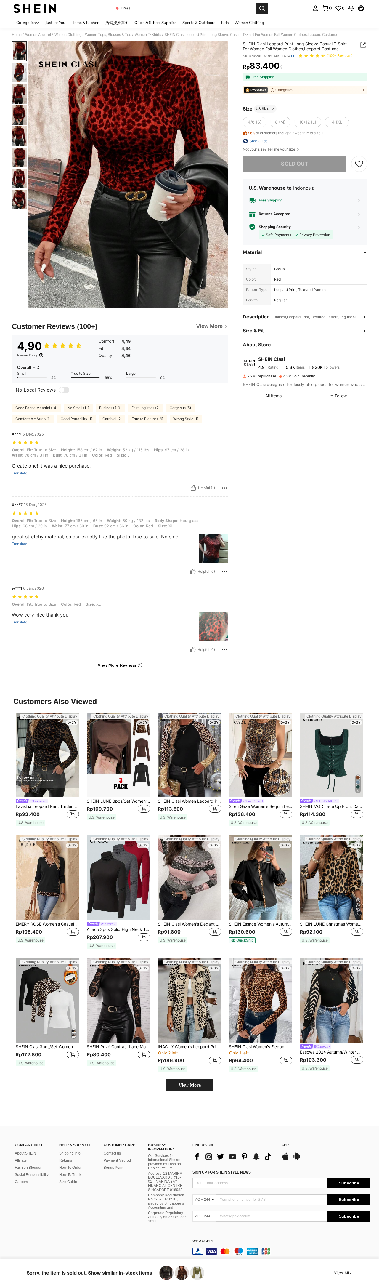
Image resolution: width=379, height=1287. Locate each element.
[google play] (297, 1159)
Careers (21, 1182)
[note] (30, 823)
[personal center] (315, 8)
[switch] (64, 390)
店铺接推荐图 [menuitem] (117, 22)
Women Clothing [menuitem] (249, 22)
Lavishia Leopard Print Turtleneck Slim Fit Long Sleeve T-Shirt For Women (47, 806)
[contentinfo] (281, 1251)
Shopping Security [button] (275, 227)
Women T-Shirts (148, 35)
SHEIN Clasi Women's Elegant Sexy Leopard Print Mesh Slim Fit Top (260, 1046)
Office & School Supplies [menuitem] (155, 22)
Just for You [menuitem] (55, 22)
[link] (327, 8)
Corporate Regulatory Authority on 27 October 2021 (167, 1217)
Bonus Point (113, 1168)
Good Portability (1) (76, 419)
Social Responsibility (32, 1175)
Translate (19, 473)
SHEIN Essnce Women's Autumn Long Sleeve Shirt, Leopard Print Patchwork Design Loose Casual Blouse (260, 924)
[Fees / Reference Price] (281, 67)
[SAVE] (359, 164)
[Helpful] (193, 488)
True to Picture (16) (147, 419)
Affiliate (21, 1160)
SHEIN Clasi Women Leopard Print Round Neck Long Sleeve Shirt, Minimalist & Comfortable (189, 801)
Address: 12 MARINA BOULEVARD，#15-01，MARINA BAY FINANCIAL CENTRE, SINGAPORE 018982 (165, 1181)
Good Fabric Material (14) (36, 408)
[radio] (254, 122)
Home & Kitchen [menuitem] (85, 22)
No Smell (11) (78, 408)
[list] (233, 1156)
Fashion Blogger (28, 1168)
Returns (65, 1160)
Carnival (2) (112, 419)
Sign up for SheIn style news (221, 1172)
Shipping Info (70, 1153)
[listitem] (47, 769)
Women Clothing (67, 35)
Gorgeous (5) (180, 408)
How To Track (70, 1175)
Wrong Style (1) (185, 419)
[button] (350, 8)
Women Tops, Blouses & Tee (108, 35)
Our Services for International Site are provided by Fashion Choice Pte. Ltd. (165, 1162)
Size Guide (68, 1182)
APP (285, 1145)
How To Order (70, 1168)
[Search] (262, 8)
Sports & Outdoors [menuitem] (198, 22)
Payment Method (117, 1160)
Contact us (112, 1153)
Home (17, 35)
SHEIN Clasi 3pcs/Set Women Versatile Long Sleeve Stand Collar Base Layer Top (47, 1046)
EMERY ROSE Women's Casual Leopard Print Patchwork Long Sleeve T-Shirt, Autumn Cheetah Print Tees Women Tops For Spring (47, 924)
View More (190, 1085)
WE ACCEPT (203, 1241)
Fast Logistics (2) (145, 408)
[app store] (285, 1159)
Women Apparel (38, 35)
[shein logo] (34, 8)
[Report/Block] (224, 488)
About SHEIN (25, 1153)
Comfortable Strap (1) (33, 419)
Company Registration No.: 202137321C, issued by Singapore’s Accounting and (166, 1201)
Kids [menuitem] (225, 22)
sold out (294, 164)
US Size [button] (262, 108)
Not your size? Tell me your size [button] (269, 149)
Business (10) (110, 408)
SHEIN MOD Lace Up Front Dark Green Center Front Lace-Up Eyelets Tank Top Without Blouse (331, 806)
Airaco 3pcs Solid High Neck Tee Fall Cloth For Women (118, 929)
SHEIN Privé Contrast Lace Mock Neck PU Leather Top (118, 1046)
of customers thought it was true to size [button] (284, 133)
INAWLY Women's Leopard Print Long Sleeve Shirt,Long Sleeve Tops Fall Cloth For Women (189, 1046)
